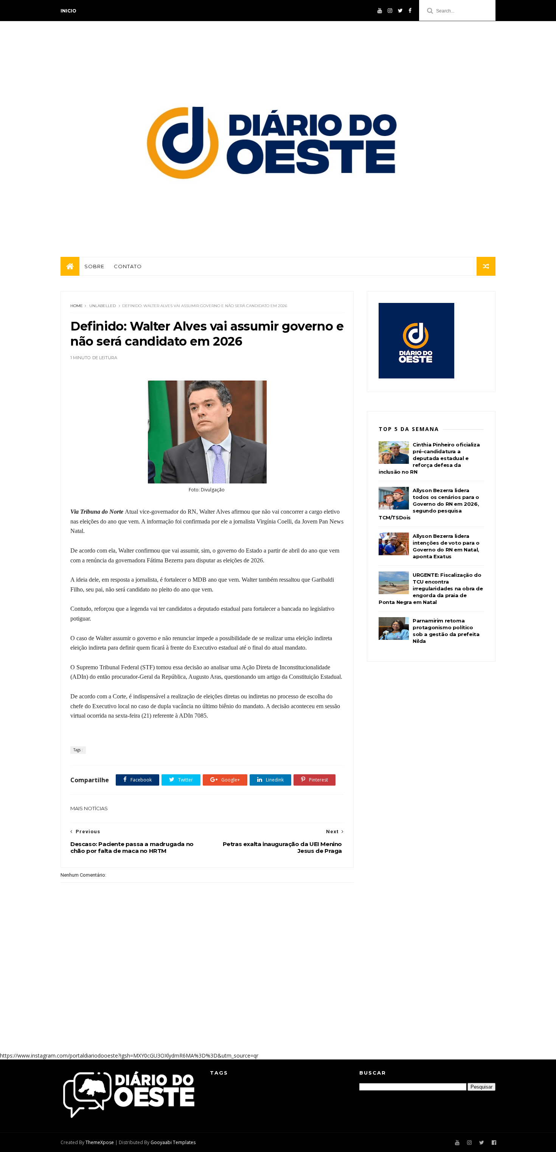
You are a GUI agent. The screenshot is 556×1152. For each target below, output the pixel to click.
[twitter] (400, 10)
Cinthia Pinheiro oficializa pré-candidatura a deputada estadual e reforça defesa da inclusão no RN (429, 458)
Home (76, 305)
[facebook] (410, 10)
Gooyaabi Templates (173, 1142)
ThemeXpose (99, 1142)
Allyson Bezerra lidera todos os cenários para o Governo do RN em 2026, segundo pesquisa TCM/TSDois (429, 503)
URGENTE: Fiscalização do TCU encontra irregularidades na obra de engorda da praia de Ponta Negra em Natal (431, 588)
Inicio (68, 11)
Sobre (94, 266)
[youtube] (379, 10)
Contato (128, 266)
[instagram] (390, 10)
